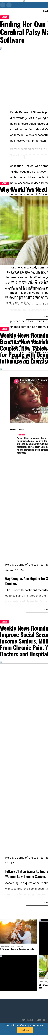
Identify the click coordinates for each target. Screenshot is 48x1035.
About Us (41, 1020)
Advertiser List (28, 1020)
